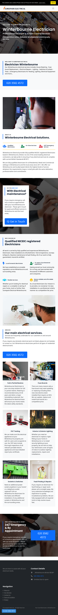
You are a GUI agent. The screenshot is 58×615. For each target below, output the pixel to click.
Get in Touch (17, 221)
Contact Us (7, 595)
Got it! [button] (53, 2)
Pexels (17, 128)
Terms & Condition (9, 597)
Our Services (7, 593)
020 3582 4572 (15, 83)
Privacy (6, 600)
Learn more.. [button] (42, 2)
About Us (6, 590)
